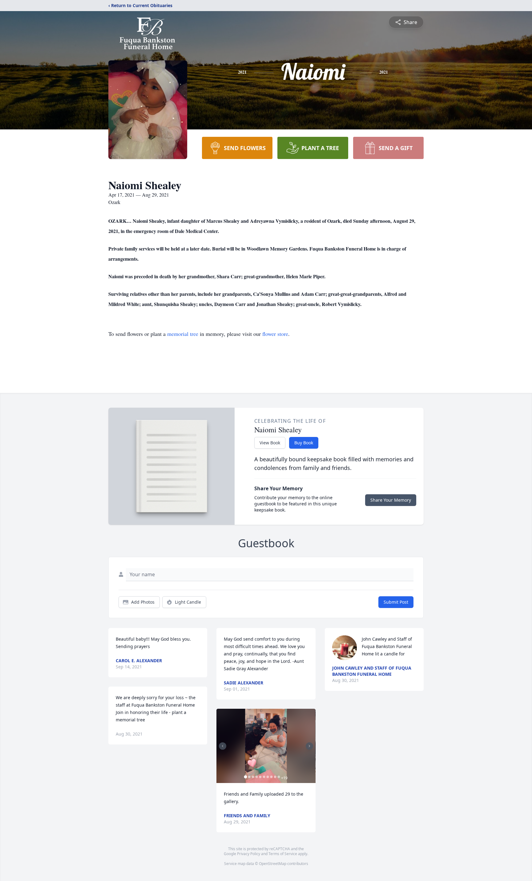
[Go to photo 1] (245, 776)
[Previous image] (222, 746)
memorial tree (182, 333)
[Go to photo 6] (264, 777)
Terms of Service (282, 853)
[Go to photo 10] (278, 777)
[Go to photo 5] (260, 777)
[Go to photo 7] (267, 777)
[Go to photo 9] (275, 777)
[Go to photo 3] (253, 777)
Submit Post (396, 602)
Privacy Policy (248, 853)
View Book (270, 443)
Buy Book (303, 443)
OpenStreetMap (272, 863)
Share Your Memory (390, 500)
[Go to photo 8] (271, 777)
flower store (275, 333)
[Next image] (309, 746)
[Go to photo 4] (256, 777)
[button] (266, 746)
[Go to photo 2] (249, 777)
